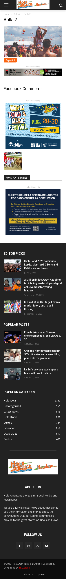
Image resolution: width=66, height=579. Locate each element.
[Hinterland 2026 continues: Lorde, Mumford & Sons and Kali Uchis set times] (12, 265)
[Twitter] (37, 545)
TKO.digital (24, 567)
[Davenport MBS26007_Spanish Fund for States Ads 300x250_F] (33, 234)
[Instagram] (28, 545)
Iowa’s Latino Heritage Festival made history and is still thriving (42, 306)
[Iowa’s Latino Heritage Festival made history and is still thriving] (12, 306)
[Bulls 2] (33, 56)
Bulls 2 (17, 14)
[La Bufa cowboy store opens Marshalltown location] (12, 374)
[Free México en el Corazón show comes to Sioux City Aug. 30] (12, 337)
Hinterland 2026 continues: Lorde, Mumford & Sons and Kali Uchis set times (41, 265)
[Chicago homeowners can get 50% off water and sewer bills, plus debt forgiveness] (12, 355)
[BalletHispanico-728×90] (33, 74)
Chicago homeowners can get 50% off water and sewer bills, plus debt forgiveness (42, 354)
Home (7, 14)
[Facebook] (19, 545)
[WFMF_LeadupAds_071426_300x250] (33, 147)
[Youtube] (46, 545)
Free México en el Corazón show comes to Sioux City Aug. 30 (42, 336)
